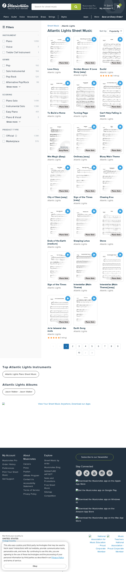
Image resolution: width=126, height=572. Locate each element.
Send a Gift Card (89, 8)
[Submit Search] (76, 7)
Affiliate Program (31, 476)
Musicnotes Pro (89, 6)
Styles (64, 17)
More (97, 18)
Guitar (14, 17)
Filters (8, 27)
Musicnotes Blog (52, 467)
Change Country (9, 541)
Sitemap (48, 492)
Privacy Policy (29, 494)
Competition (50, 496)
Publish (26, 472)
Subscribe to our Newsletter (94, 457)
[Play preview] (67, 39)
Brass (43, 17)
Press (26, 468)
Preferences (8, 468)
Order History (9, 464)
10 (79, 353)
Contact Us (28, 479)
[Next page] (85, 353)
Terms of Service (31, 490)
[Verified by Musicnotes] (16, 136)
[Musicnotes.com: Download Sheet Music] (15, 6)
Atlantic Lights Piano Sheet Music (20, 374)
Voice (22, 17)
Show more (12, 86)
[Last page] (92, 353)
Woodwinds (32, 17)
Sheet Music (53, 26)
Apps (85, 17)
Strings (52, 17)
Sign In (110, 5)
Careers (27, 464)
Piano (6, 17)
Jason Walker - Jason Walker (18, 392)
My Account (106, 8)
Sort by (103, 31)
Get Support (8, 479)
